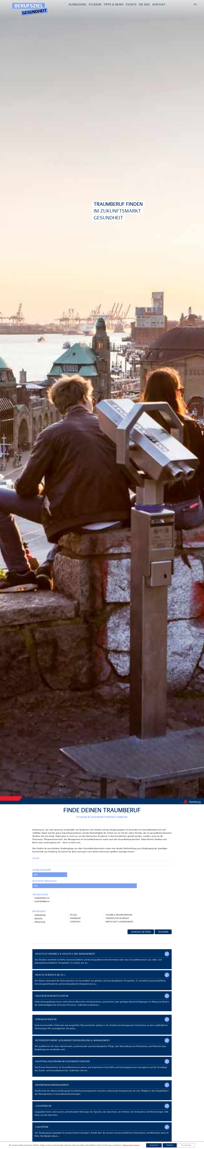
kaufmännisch (41, 902)
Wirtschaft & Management (119, 922)
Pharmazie (75, 918)
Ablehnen (169, 1145)
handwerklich (41, 898)
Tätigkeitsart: (40, 895)
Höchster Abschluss (44, 881)
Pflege (73, 915)
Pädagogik (39, 922)
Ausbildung (77, 4)
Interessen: (39, 912)
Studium (95, 4)
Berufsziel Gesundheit (30, 9)
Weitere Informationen (131, 1145)
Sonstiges (75, 922)
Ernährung (40, 915)
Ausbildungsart (41, 870)
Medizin (38, 919)
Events (131, 4)
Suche (35, 859)
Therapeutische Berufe (117, 918)
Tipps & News (113, 4)
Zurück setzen (141, 931)
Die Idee (144, 4)
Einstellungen (186, 1145)
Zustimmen (154, 1145)
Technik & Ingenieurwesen (118, 915)
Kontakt (159, 4)
